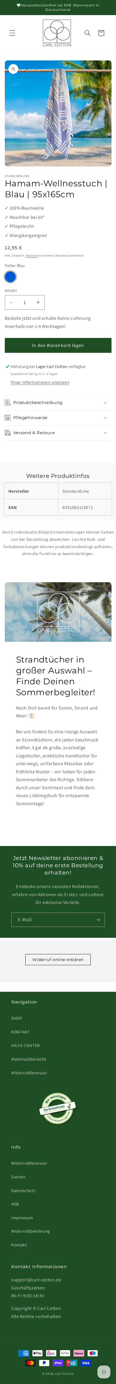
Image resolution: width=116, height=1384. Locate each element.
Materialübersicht (28, 1059)
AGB (15, 1204)
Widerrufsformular (29, 1072)
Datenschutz (23, 1190)
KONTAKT (20, 1032)
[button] (12, 33)
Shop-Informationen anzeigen (40, 382)
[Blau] (10, 277)
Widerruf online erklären (57, 959)
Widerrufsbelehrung (30, 1231)
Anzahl (11, 290)
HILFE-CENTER (25, 1045)
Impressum (22, 1217)
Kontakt (19, 1244)
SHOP (17, 1018)
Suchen (18, 1176)
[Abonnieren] (97, 920)
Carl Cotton (64, 1373)
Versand (32, 255)
